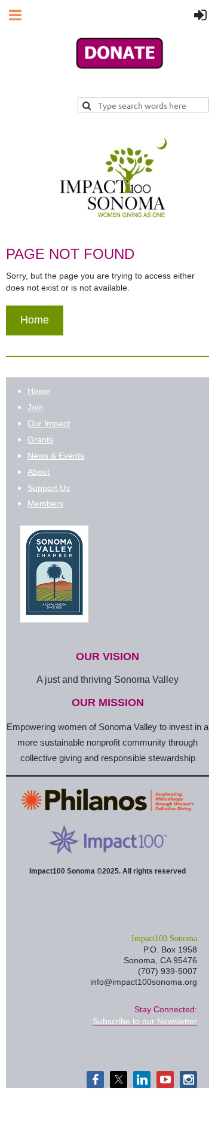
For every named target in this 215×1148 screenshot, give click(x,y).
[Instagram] (188, 1079)
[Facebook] (95, 1079)
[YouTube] (165, 1079)
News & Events (55, 455)
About (38, 472)
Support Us (48, 488)
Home (34, 320)
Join (35, 407)
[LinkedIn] (141, 1079)
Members (45, 503)
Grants (40, 439)
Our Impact (48, 423)
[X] (118, 1079)
